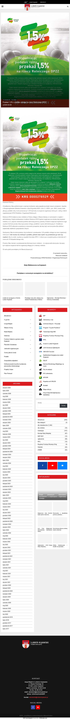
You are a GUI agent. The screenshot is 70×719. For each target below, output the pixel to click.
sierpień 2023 (7, 492)
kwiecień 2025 (7, 434)
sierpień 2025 (7, 422)
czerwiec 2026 (7, 393)
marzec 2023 (6, 507)
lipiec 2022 (6, 530)
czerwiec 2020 (7, 603)
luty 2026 (5, 405)
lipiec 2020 (6, 600)
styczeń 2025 (6, 443)
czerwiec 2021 (7, 568)
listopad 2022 (6, 518)
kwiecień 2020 (7, 608)
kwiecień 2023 (7, 504)
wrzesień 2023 (7, 489)
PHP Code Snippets (27, 718)
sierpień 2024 (7, 457)
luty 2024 (5, 475)
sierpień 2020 (7, 597)
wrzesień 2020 (7, 594)
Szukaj (40, 403)
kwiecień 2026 (7, 399)
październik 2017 (8, 626)
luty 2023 (5, 510)
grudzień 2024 (7, 446)
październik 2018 (8, 617)
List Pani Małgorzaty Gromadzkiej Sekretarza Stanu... (45, 530)
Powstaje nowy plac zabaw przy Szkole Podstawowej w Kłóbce (34, 299)
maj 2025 (5, 431)
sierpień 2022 (7, 527)
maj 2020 (5, 605)
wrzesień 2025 (7, 420)
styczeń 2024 (6, 478)
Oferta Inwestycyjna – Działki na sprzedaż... (60, 545)
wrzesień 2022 (7, 524)
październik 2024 (8, 452)
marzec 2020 (6, 611)
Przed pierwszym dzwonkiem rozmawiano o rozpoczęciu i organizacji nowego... (52, 496)
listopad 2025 (6, 414)
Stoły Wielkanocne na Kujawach (35, 265)
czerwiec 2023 (7, 498)
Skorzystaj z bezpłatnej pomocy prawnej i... (60, 513)
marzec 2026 (6, 402)
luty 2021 (5, 579)
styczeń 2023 (6, 513)
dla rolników (13, 99)
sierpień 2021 (7, 562)
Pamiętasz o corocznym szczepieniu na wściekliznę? (35, 273)
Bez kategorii (41, 422)
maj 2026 (5, 396)
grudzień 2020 (7, 585)
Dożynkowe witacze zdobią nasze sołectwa (60, 529)
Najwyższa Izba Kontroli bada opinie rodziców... (45, 513)
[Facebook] (33, 707)
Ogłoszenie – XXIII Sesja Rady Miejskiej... (45, 545)
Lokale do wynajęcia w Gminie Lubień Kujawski (11, 299)
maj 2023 (5, 501)
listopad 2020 (6, 588)
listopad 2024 (6, 449)
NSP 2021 (41, 436)
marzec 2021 (6, 576)
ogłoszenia (41, 439)
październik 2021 (8, 556)
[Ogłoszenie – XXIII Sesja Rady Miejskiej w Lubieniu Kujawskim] (45, 538)
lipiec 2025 (6, 425)
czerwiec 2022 (7, 533)
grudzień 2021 (7, 550)
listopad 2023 (6, 483)
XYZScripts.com (43, 718)
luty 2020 (5, 614)
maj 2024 (5, 466)
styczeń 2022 (6, 547)
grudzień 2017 (7, 623)
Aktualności (41, 420)
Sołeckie (40, 447)
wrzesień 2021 (7, 559)
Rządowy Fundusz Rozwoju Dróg (47, 444)
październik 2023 (8, 486)
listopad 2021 (6, 553)
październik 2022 (8, 521)
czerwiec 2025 (7, 428)
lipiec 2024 (6, 460)
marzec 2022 (6, 542)
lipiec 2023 (6, 495)
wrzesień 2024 (7, 454)
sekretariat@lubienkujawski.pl (38, 697)
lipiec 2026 (6, 391)
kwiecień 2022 (7, 539)
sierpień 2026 (7, 388)
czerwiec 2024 (7, 463)
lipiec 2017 (6, 629)
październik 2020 (8, 591)
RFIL (39, 442)
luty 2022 (5, 544)
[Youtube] (38, 707)
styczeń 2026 (6, 408)
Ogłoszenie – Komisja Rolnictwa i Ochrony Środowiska (56, 299)
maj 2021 (5, 571)
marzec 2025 (6, 437)
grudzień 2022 (7, 515)
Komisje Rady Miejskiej (44, 433)
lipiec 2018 (6, 620)
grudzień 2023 (7, 481)
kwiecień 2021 (7, 574)
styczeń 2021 (6, 582)
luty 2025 (5, 440)
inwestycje (41, 431)
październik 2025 (8, 417)
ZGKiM (40, 450)
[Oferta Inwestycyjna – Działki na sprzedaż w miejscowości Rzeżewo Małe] (60, 538)
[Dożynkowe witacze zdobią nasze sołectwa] (60, 522)
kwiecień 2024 (7, 469)
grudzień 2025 (7, 411)
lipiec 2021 (6, 565)
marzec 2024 (6, 472)
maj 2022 (5, 536)
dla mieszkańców (6, 99)
